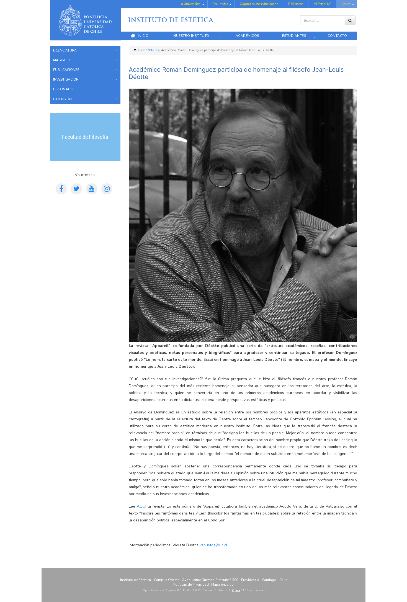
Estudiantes (294, 36)
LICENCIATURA (65, 50)
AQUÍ (141, 506)
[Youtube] (91, 189)
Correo (346, 4)
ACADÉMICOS (247, 36)
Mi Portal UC (322, 4)
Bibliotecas (295, 4)
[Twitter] (76, 189)
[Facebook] (61, 189)
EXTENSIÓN (62, 99)
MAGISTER (61, 60)
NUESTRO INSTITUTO (191, 36)
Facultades (220, 4)
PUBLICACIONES (66, 70)
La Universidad (189, 4)
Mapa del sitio (222, 584)
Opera (236, 590)
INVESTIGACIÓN (66, 79)
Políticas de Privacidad (191, 584)
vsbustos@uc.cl (213, 545)
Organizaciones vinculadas (259, 4)
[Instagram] (106, 189)
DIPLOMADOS (64, 89)
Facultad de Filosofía (85, 137)
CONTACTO (337, 36)
